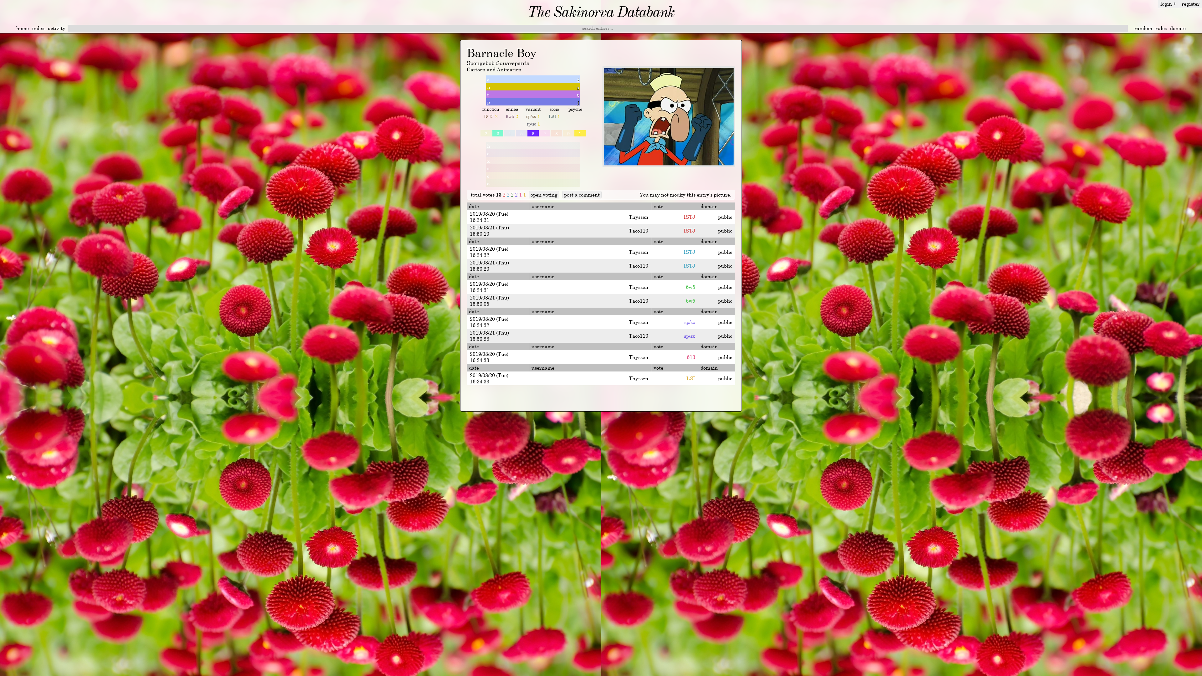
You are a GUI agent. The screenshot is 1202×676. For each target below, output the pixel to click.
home (22, 28)
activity (56, 28)
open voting (544, 195)
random (1143, 28)
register (1190, 4)
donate (1178, 28)
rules (1161, 28)
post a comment (582, 195)
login (1168, 4)
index (38, 28)
